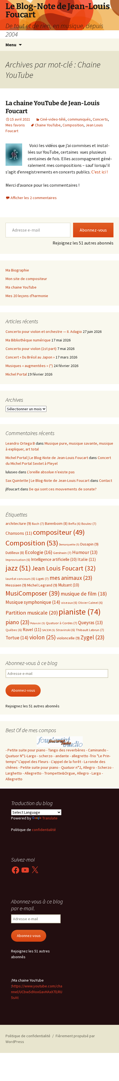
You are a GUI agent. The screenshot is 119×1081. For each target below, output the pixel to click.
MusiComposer (33, 593)
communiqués (79, 119)
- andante (61, 755)
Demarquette (69, 544)
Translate (50, 818)
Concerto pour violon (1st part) (31, 348)
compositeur (59, 532)
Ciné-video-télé (53, 119)
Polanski (37, 623)
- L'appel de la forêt (65, 761)
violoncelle (68, 637)
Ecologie (38, 552)
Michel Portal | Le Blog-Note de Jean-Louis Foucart (47, 457)
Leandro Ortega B (20, 443)
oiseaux (69, 603)
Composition (73, 125)
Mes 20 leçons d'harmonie (27, 295)
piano (17, 622)
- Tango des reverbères (65, 750)
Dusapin (89, 544)
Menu (11, 44)
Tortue (17, 638)
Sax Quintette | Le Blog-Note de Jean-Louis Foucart (47, 480)
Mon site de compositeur (26, 278)
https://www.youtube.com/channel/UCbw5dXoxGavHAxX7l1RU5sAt (36, 992)
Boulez (88, 524)
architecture (18, 523)
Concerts (100, 119)
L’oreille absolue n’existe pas (51, 471)
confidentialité (43, 829)
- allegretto (79, 755)
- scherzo (45, 755)
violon (42, 637)
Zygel (92, 637)
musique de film (84, 593)
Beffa (74, 524)
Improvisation (18, 560)
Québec (14, 630)
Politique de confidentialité (28, 1035)
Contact (105, 480)
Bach (38, 524)
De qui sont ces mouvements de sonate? (63, 489)
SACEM (48, 630)
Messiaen (16, 585)
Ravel (32, 629)
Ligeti (42, 579)
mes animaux (71, 578)
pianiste (80, 612)
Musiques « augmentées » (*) (29, 365)
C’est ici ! (99, 172)
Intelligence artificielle (54, 559)
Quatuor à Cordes (61, 623)
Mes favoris (15, 125)
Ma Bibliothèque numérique (28, 340)
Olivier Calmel (90, 603)
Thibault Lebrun (90, 630)
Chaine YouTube (48, 125)
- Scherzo (104, 767)
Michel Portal (16, 374)
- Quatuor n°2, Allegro (77, 767)
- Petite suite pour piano (25, 750)
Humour (85, 552)
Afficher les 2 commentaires (34, 197)
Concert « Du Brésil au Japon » (30, 357)
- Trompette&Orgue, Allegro (65, 773)
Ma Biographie (17, 270)
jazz (18, 567)
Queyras (90, 623)
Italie (86, 559)
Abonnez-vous (93, 230)
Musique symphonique (33, 602)
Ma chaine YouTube (21, 287)
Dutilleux (15, 552)
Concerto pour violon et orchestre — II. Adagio (44, 331)
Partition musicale (32, 612)
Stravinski (65, 630)
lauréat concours (20, 579)
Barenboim (56, 523)
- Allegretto (32, 773)
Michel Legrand (42, 585)
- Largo (95, 773)
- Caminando (96, 750)
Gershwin (62, 553)
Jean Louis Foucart (64, 568)
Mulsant (68, 585)
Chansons (19, 533)
